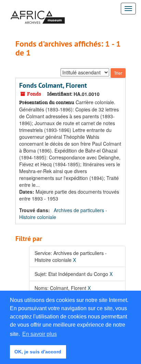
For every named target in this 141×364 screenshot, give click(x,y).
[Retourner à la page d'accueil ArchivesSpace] (37, 8)
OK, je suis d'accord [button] (37, 351)
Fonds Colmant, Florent (53, 85)
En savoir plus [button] (39, 334)
